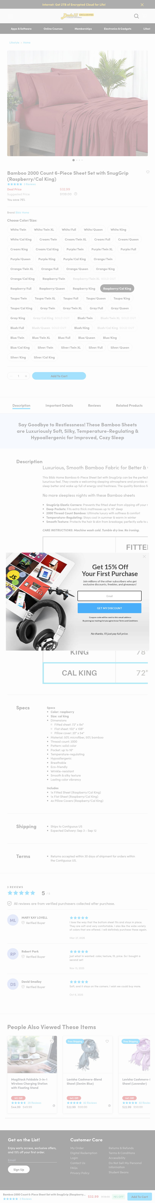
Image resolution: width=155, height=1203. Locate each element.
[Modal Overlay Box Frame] (78, 601)
